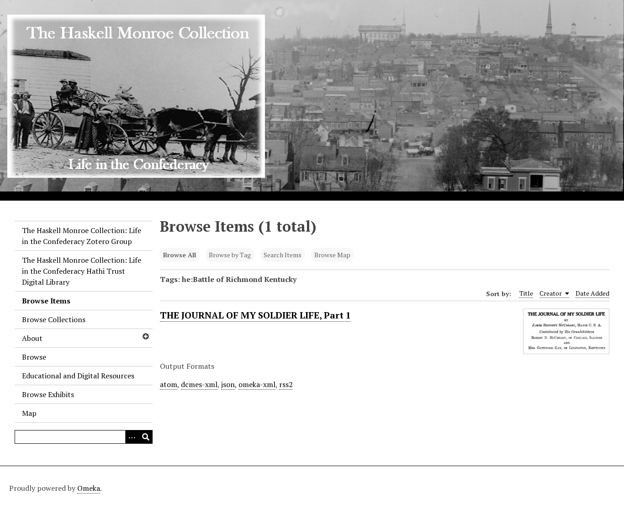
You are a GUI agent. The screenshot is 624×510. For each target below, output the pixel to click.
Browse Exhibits (48, 394)
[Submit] (146, 437)
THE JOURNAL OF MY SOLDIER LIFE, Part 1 (255, 315)
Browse (34, 357)
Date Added (592, 293)
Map (29, 413)
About (32, 338)
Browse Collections (53, 319)
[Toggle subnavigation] (145, 336)
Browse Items (46, 301)
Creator (551, 293)
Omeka (88, 488)
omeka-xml (256, 384)
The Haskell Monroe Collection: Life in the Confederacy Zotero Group (81, 235)
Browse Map (332, 254)
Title (526, 293)
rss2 (286, 384)
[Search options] (132, 437)
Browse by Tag (230, 254)
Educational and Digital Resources (78, 376)
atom (168, 384)
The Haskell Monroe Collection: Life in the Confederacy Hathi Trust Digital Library (81, 271)
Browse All (179, 254)
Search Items (282, 254)
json (228, 384)
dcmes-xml (199, 384)
